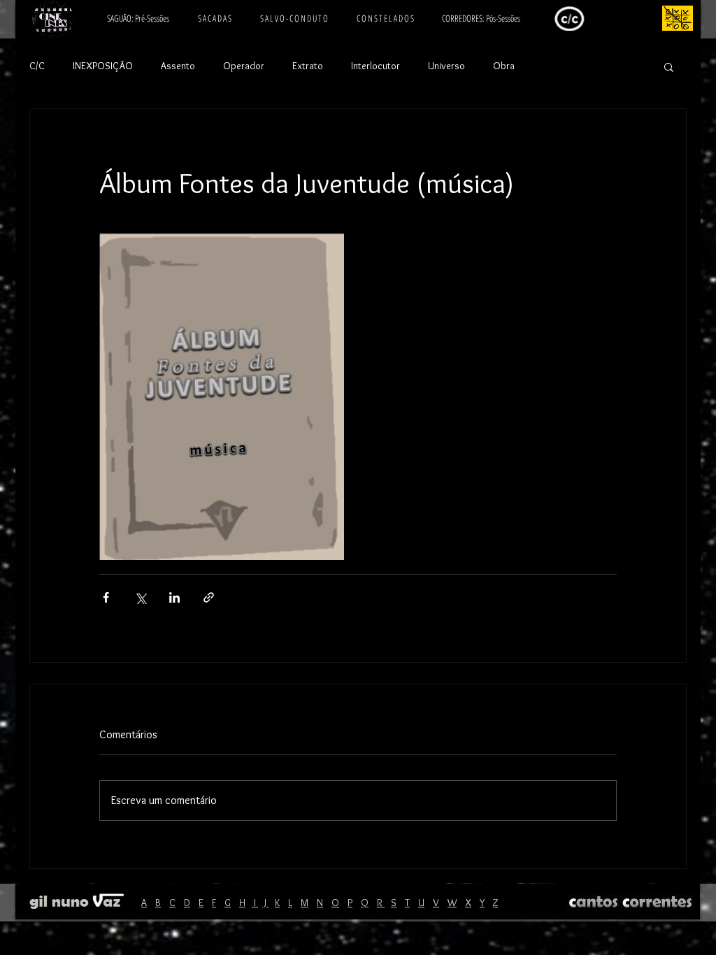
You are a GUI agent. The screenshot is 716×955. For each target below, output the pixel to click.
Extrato (307, 65)
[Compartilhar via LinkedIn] (174, 597)
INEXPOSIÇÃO (103, 65)
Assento (178, 65)
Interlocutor (375, 65)
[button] (668, 66)
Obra (504, 65)
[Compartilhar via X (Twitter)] (140, 597)
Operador (243, 65)
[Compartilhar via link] (208, 597)
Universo (446, 65)
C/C (37, 65)
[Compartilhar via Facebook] (106, 597)
